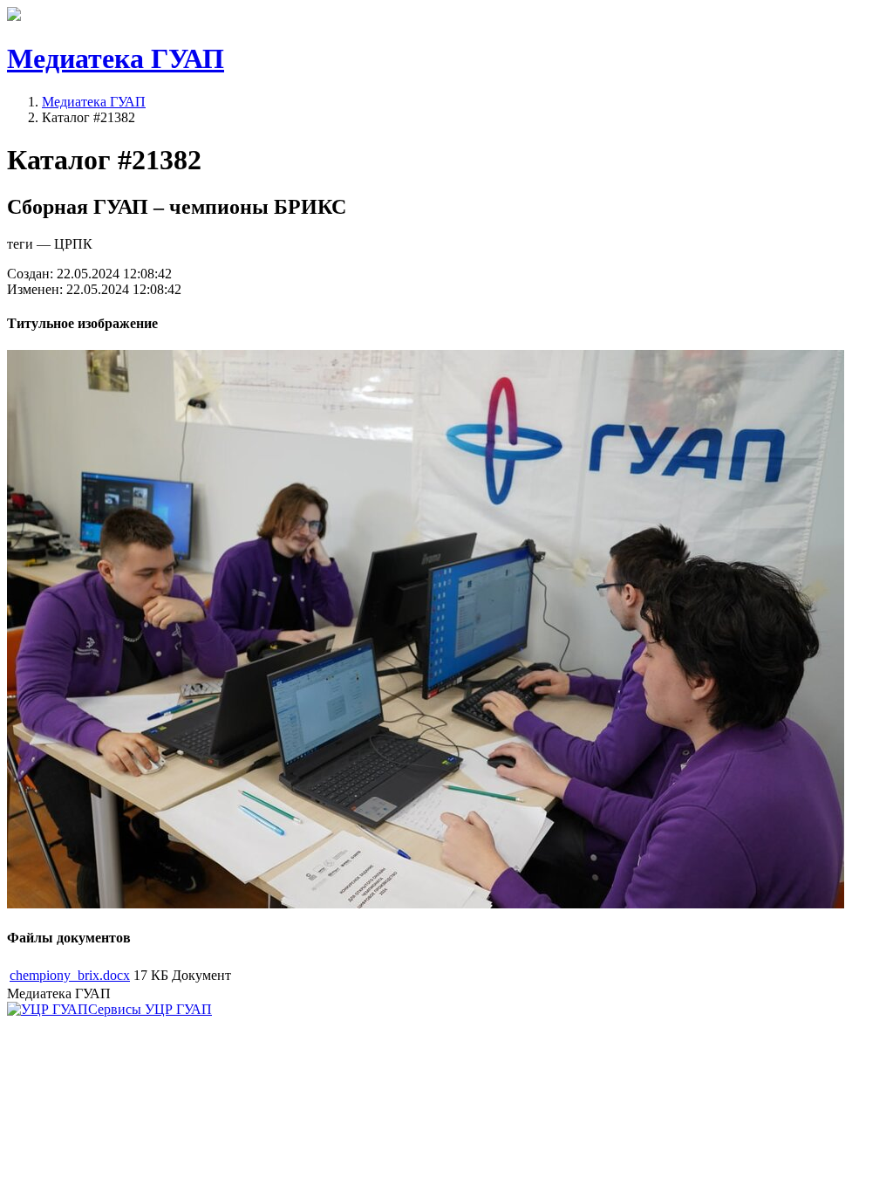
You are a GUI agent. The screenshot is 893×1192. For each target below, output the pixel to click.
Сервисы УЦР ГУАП (150, 1009)
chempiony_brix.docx (70, 975)
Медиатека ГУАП (94, 101)
